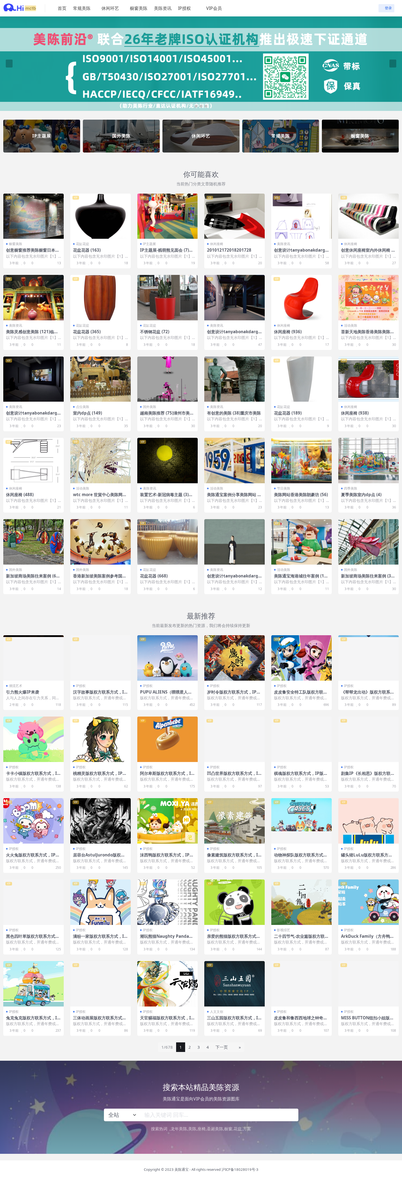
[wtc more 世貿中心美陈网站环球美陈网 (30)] (100, 460)
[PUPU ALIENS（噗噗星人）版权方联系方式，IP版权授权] (167, 658)
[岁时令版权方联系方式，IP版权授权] (234, 658)
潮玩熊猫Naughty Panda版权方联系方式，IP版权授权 (166, 938)
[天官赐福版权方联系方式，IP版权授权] (167, 984)
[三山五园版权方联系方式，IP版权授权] (234, 984)
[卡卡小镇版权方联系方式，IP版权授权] (33, 739)
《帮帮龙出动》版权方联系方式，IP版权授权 (367, 694)
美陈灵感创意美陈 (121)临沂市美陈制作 (32, 334)
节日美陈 (283, 488)
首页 (62, 8)
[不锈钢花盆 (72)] (167, 297)
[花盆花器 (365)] (100, 297)
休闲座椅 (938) (355, 413)
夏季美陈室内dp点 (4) (361, 494)
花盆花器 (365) (87, 331)
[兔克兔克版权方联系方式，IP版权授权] (33, 984)
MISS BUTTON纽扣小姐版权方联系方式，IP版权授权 (367, 1020)
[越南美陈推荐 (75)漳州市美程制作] (167, 379)
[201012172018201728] (234, 216)
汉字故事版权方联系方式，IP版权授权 (100, 694)
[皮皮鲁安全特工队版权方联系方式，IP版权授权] (301, 658)
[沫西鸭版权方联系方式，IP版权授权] (167, 821)
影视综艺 (283, 930)
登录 (388, 8)
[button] (196, 106)
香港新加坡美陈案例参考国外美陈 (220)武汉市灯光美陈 (99, 578)
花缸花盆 (82, 243)
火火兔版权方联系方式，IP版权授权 (33, 857)
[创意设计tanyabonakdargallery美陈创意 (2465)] (234, 542)
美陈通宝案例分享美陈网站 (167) (234, 497)
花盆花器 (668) (154, 576)
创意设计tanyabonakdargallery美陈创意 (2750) (33, 415)
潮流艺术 (15, 685)
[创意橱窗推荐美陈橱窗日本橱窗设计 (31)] (33, 216)
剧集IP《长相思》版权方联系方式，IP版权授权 (368, 775)
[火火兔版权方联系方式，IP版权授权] (33, 821)
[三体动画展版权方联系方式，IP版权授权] (100, 984)
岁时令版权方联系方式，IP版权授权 (234, 694)
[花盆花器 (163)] (100, 216)
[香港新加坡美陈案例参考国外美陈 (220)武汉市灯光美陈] (100, 542)
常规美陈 (82, 8)
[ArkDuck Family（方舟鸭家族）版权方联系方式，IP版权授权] (368, 902)
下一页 (221, 1047)
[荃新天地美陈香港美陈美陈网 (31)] (368, 297)
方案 (247, 1128)
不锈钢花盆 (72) (154, 331)
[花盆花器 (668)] (167, 542)
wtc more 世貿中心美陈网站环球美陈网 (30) (100, 497)
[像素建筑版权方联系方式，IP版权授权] (234, 821)
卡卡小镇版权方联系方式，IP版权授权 (33, 775)
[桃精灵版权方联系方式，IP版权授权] (100, 739)
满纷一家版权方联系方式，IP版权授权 (100, 938)
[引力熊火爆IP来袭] (33, 658)
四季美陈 (350, 488)
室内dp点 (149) (87, 413)
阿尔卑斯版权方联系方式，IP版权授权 (167, 775)
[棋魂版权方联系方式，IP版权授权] (301, 739)
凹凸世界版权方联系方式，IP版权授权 (234, 775)
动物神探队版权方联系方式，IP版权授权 (301, 857)
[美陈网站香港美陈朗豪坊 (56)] (301, 460)
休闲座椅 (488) (20, 494)
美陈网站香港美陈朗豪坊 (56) (301, 494)
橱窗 (228, 1128)
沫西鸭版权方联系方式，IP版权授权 (167, 857)
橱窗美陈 (138, 8)
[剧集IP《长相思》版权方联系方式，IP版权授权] (368, 739)
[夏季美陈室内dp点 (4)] (368, 460)
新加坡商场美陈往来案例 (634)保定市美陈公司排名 (32, 578)
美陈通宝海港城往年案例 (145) (300, 578)
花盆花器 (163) (87, 250)
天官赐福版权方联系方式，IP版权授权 (167, 1020)
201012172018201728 (229, 250)
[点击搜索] (291, 1115)
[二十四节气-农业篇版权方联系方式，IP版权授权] (301, 902)
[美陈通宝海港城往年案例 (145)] (301, 542)
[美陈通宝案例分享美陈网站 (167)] (234, 460)
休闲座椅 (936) (288, 331)
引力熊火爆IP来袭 (22, 692)
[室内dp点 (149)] (100, 379)
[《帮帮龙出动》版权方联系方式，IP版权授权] (368, 658)
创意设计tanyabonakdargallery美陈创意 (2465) (234, 578)
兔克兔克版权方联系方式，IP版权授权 (33, 1020)
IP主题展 (149, 243)
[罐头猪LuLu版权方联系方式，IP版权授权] (368, 821)
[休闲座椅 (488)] (33, 460)
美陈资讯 (162, 8)
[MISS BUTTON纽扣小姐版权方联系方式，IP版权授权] (368, 984)
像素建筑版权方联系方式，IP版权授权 (234, 857)
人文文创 (216, 1011)
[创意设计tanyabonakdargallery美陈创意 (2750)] (33, 379)
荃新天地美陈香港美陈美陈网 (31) (367, 334)
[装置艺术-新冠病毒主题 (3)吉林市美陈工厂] (167, 460)
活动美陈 (350, 325)
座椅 (201, 1128)
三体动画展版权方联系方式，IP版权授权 (100, 1020)
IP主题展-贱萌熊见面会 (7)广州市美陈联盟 (166, 252)
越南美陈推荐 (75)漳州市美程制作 (167, 415)
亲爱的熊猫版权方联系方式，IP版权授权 (234, 938)
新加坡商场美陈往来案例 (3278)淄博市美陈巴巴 (368, 578)
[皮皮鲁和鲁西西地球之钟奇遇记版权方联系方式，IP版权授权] (301, 984)
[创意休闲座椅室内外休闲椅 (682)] (368, 216)
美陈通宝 (181, 1169)
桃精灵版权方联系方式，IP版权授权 (100, 775)
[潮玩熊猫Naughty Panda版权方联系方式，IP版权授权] (167, 902)
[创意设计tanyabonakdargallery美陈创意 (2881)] (301, 216)
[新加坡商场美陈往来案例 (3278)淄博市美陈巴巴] (368, 542)
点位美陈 (82, 406)
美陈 (192, 1128)
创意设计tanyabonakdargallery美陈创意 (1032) (234, 334)
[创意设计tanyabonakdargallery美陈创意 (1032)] (234, 297)
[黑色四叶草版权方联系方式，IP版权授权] (33, 902)
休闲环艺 (110, 8)
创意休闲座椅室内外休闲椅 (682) (368, 252)
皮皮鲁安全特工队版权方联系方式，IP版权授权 (300, 694)
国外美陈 (149, 406)
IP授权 (184, 8)
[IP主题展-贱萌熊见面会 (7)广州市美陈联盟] (167, 216)
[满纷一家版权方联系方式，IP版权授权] (100, 902)
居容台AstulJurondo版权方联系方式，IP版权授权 (99, 857)
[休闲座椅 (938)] (368, 379)
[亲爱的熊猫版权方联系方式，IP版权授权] (234, 902)
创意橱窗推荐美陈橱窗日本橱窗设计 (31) (32, 252)
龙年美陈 (179, 1128)
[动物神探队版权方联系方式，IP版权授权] (301, 821)
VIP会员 (214, 8)
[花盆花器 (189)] (301, 379)
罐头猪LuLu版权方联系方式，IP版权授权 (364, 857)
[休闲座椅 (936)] (301, 297)
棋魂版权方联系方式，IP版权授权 (301, 775)
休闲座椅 (216, 243)
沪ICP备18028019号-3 (240, 1169)
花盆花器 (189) (288, 413)
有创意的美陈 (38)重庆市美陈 (234, 413)
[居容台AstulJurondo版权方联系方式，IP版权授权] (100, 821)
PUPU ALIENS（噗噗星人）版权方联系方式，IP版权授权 (167, 694)
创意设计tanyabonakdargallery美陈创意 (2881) (301, 252)
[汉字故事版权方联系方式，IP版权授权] (100, 658)
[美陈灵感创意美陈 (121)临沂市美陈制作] (33, 297)
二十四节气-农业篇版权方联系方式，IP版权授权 (301, 938)
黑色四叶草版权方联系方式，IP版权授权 (33, 938)
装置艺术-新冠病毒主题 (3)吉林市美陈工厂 (166, 497)
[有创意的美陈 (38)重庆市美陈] (234, 379)
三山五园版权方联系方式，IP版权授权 (234, 1020)
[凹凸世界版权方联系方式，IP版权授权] (234, 739)
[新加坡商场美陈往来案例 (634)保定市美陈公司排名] (33, 542)
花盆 (238, 1128)
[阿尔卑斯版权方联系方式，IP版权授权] (167, 739)
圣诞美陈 (215, 1128)
